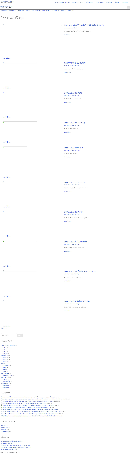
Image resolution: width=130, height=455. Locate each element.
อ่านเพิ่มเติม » (67, 35)
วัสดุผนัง (4, 367)
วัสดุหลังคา (5, 369)
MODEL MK (6, 359)
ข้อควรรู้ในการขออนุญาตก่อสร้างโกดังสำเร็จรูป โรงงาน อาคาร (16, 447)
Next (4, 328)
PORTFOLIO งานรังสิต (73, 93)
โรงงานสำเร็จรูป (73, 27)
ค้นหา (19, 335)
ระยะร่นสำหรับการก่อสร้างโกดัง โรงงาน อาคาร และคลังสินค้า (16, 445)
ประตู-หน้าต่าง (6, 365)
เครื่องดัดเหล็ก (6, 385)
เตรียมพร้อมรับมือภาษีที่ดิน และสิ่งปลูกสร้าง (11, 441)
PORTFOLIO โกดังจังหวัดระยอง (77, 301)
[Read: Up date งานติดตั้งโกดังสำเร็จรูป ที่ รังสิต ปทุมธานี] (32, 40)
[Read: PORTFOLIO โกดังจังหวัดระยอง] (20, 312)
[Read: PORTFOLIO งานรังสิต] (20, 103)
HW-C (4, 347)
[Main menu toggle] (128, 7)
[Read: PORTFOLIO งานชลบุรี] (20, 222)
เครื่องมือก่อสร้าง (5, 383)
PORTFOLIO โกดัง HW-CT (74, 63)
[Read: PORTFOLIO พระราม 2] (15, 160)
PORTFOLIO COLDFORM (74, 182)
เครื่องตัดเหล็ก (6, 387)
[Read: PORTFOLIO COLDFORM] (20, 193)
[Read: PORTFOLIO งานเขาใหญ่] (20, 131)
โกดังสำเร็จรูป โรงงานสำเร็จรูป (8, 345)
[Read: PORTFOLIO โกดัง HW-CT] (20, 74)
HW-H (4, 349)
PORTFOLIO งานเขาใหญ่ (74, 123)
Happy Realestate (5, 373)
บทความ (66, 27)
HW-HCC (5, 353)
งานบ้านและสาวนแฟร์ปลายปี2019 (9, 449)
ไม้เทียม (4, 371)
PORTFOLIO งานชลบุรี (73, 212)
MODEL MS (5, 361)
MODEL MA (5, 357)
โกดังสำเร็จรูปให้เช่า (7, 375)
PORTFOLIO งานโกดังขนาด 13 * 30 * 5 (80, 271)
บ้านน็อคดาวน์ (4, 427)
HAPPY (3, 363)
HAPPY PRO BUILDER (6, 2)
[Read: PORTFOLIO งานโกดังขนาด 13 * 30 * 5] (20, 282)
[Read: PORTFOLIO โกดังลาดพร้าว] (20, 252)
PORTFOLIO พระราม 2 (73, 148)
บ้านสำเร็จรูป (4, 355)
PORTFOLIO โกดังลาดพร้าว (75, 242)
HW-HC (4, 351)
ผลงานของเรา (67, 65)
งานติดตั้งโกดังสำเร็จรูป (6, 443)
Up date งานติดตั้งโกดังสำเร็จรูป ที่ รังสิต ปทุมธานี (84, 25)
